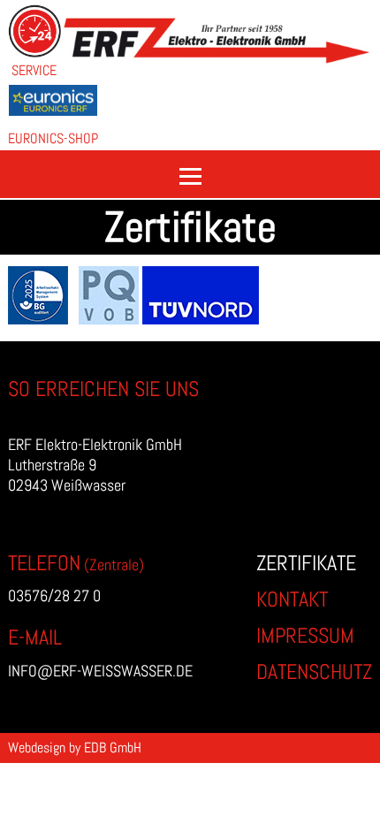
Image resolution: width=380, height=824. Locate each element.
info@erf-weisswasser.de (100, 670)
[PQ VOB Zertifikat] (110, 319)
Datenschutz (314, 671)
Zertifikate (306, 562)
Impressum (305, 635)
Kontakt (292, 599)
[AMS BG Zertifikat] (43, 319)
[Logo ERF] (217, 60)
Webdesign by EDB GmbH (74, 747)
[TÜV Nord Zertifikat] (200, 319)
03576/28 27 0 (54, 595)
